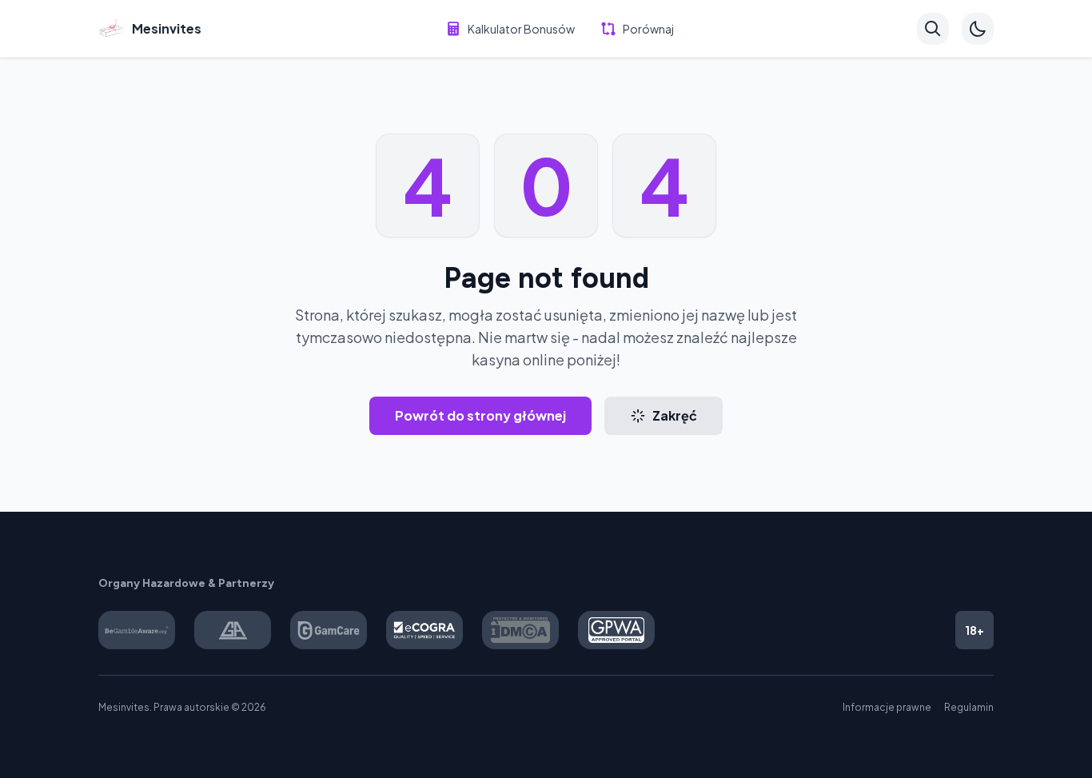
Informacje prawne (887, 707)
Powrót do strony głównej (480, 415)
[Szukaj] (933, 29)
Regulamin (969, 707)
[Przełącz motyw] (978, 29)
